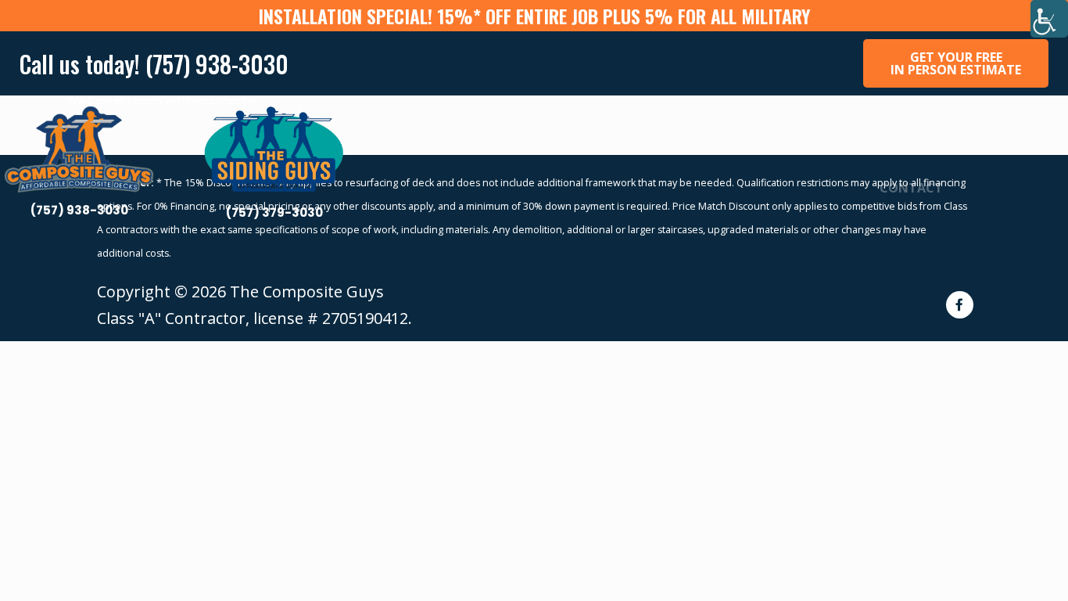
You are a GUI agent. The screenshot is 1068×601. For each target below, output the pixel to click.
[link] (79, 166)
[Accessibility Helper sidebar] (1049, 19)
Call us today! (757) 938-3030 (154, 63)
